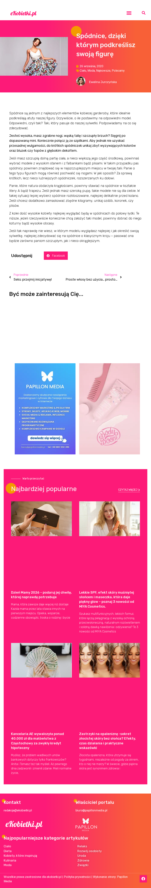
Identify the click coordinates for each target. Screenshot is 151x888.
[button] (129, 13)
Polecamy (118, 70)
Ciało (83, 70)
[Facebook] (143, 878)
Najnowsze (103, 70)
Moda (91, 70)
